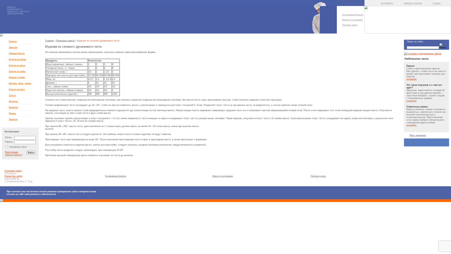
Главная (49, 40)
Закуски (13, 47)
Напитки (13, 119)
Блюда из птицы (17, 59)
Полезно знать (350, 25)
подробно (411, 79)
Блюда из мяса (17, 65)
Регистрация (11, 152)
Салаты (13, 41)
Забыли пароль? (14, 154)
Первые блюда (16, 53)
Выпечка (13, 107)
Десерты (13, 101)
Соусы (12, 95)
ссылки (436, 3)
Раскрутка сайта (13, 176)
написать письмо (413, 3)
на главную (387, 3)
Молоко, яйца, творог (20, 83)
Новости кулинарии (352, 20)
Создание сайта (13, 171)
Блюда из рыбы (17, 71)
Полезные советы (65, 40)
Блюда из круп (17, 89)
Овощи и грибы (17, 77)
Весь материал (418, 135)
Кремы (12, 113)
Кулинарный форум (352, 14)
